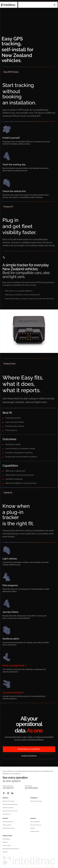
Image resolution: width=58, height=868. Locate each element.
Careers (32, 828)
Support (5, 842)
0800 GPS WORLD (31, 788)
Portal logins (6, 839)
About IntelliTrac (35, 822)
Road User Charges (36, 801)
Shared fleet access (8, 828)
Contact (5, 852)
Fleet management (13, 665)
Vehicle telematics (8, 822)
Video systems (7, 825)
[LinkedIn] (12, 793)
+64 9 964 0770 (8, 788)
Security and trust (35, 825)
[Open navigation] (54, 5)
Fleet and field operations (10, 804)
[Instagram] (8, 793)
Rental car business (8, 801)
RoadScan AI (7, 814)
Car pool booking (12, 692)
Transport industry (8, 808)
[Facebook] (4, 793)
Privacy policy (7, 845)
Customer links (34, 831)
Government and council (10, 811)
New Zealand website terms (11, 849)
